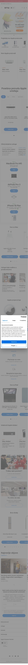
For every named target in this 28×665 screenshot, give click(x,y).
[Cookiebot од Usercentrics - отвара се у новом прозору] (20, 317)
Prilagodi (13, 345)
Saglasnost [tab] (5, 320)
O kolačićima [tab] (23, 320)
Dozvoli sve (14, 341)
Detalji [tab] (14, 320)
